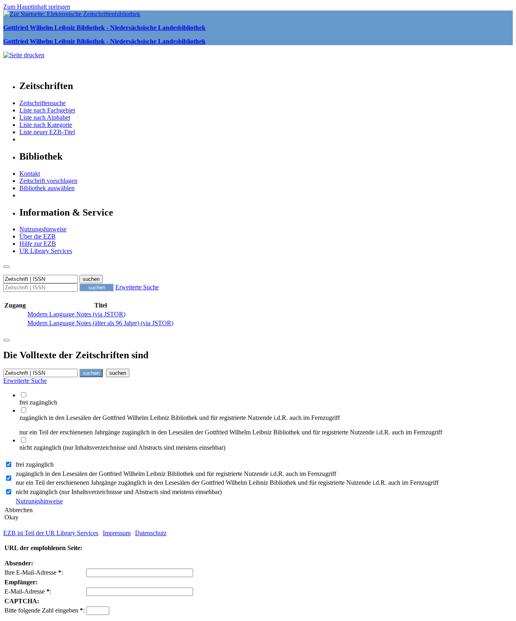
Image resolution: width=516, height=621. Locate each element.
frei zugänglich (35, 464)
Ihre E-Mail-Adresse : (33, 572)
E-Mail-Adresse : (27, 591)
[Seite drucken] (23, 55)
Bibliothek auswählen (47, 188)
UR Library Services (45, 250)
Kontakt (29, 173)
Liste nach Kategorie (45, 124)
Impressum (117, 533)
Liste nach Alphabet (44, 117)
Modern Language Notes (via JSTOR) (76, 314)
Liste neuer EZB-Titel (47, 132)
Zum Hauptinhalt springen (36, 6)
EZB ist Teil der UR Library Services (50, 533)
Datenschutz (150, 533)
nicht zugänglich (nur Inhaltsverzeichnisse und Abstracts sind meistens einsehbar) (119, 491)
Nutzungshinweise (43, 229)
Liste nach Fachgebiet (47, 110)
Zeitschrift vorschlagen (48, 180)
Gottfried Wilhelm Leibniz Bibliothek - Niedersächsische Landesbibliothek (104, 27)
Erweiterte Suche (137, 287)
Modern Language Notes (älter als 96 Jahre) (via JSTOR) (100, 323)
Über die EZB (37, 236)
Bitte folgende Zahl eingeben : (44, 610)
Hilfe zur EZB (37, 243)
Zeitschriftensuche (42, 103)
